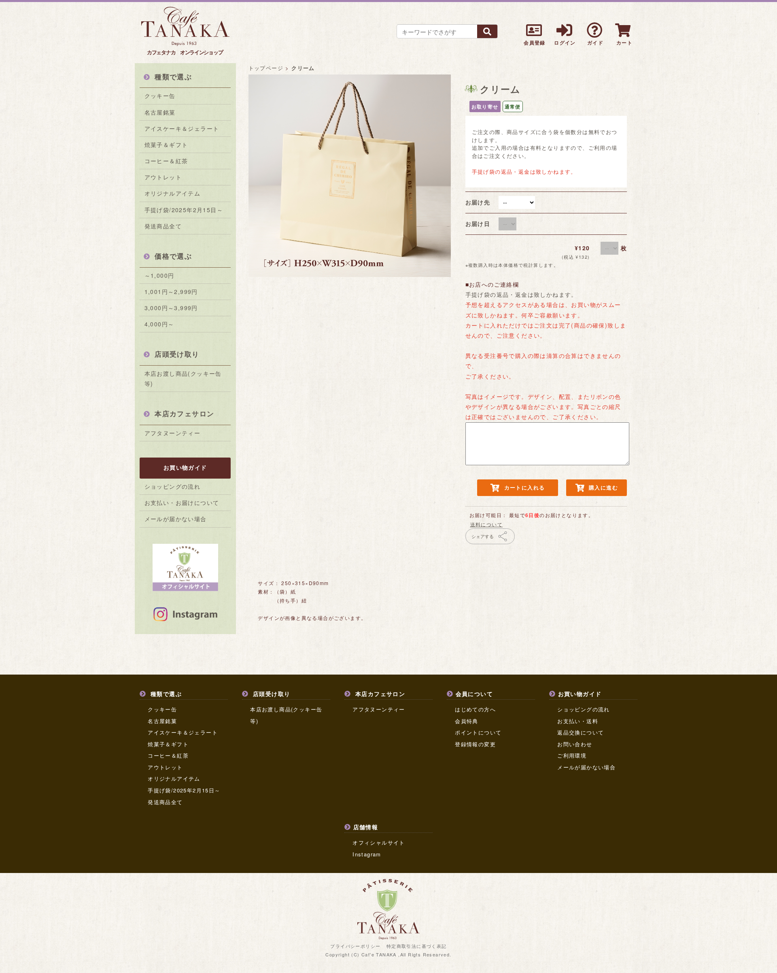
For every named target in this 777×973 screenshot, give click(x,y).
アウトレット (163, 177)
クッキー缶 (160, 96)
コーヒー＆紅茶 (166, 161)
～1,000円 (159, 275)
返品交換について (580, 732)
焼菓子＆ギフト (166, 145)
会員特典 (466, 721)
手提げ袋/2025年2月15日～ (183, 210)
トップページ (265, 68)
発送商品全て (163, 226)
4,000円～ (159, 324)
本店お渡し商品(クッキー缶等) (183, 378)
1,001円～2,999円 (171, 291)
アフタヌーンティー (172, 433)
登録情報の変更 (475, 744)
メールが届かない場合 (175, 519)
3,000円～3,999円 (171, 308)
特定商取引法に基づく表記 (416, 946)
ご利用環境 (571, 755)
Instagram (366, 854)
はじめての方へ (475, 709)
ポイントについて (478, 732)
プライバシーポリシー (355, 946)
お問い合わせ (574, 744)
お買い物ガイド (185, 467)
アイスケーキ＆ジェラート (181, 128)
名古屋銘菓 (160, 112)
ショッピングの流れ (172, 486)
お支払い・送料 (577, 721)
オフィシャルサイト (378, 842)
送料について (486, 524)
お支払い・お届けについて (181, 502)
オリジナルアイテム (172, 193)
